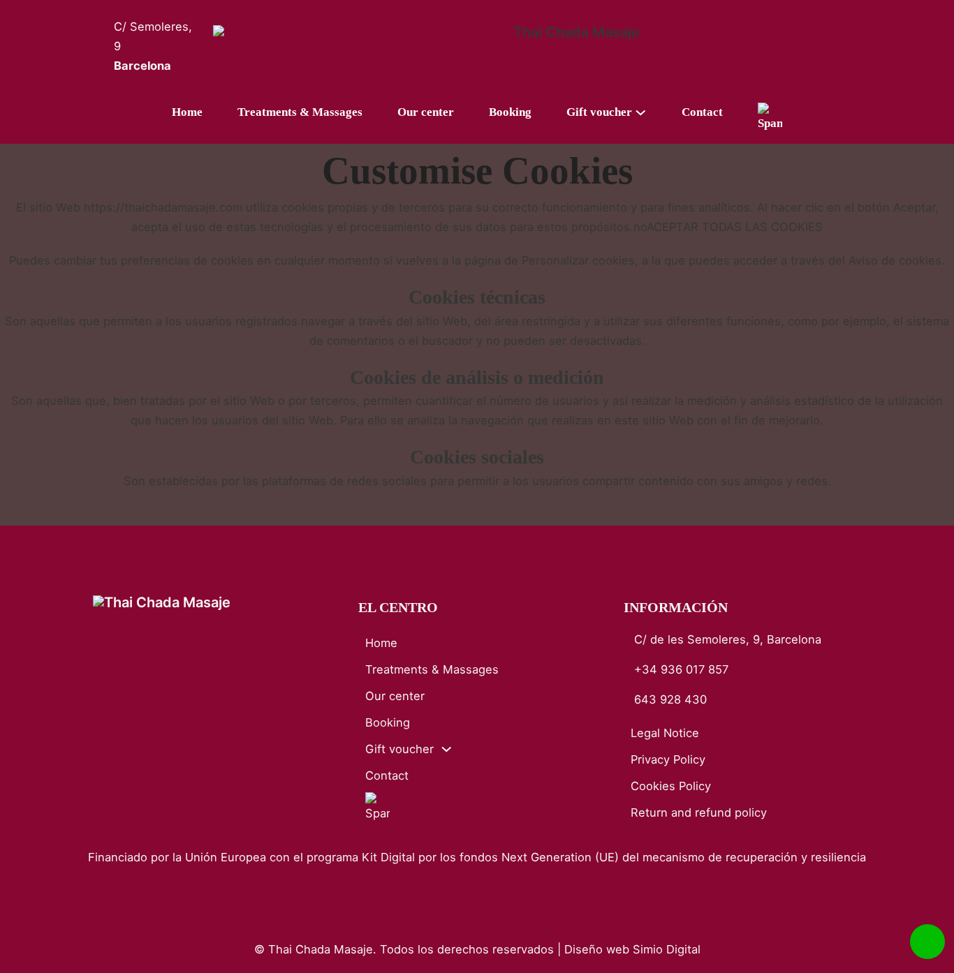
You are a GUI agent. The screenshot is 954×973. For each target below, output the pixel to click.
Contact (702, 112)
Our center (425, 112)
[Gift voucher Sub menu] (649, 112)
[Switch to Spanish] (770, 118)
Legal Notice (665, 733)
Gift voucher (599, 112)
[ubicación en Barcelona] (103, 46)
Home (187, 112)
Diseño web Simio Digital (632, 949)
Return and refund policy (699, 812)
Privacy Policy (668, 759)
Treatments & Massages (299, 112)
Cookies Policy (671, 786)
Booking (510, 112)
